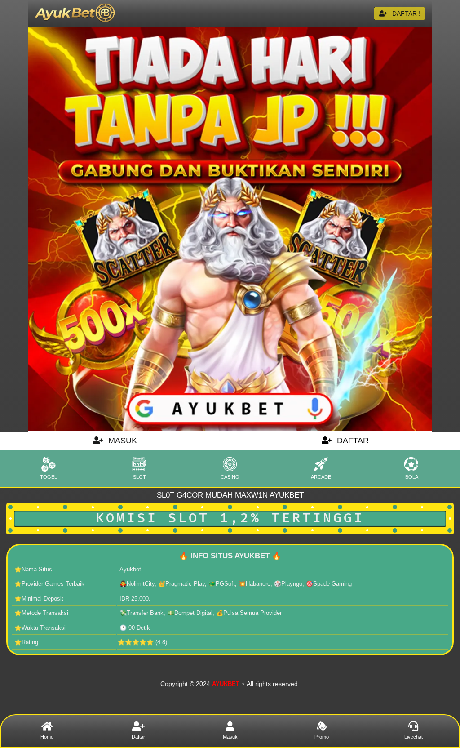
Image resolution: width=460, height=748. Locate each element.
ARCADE (321, 477)
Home (46, 736)
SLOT (139, 477)
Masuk (230, 736)
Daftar (138, 736)
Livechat (413, 736)
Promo (321, 736)
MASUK (121, 440)
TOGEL (48, 477)
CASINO (230, 477)
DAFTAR (352, 440)
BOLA (411, 477)
